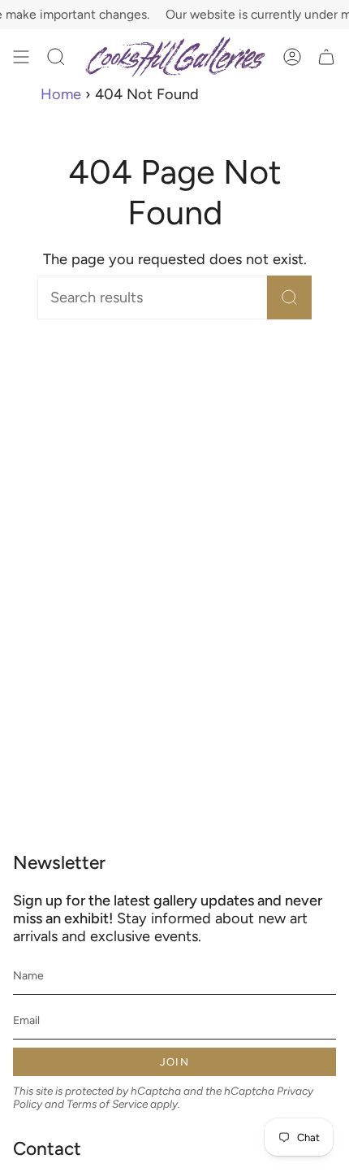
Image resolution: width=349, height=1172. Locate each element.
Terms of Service (107, 1103)
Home (61, 94)
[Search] (289, 297)
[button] (56, 57)
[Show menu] (21, 57)
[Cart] (326, 57)
